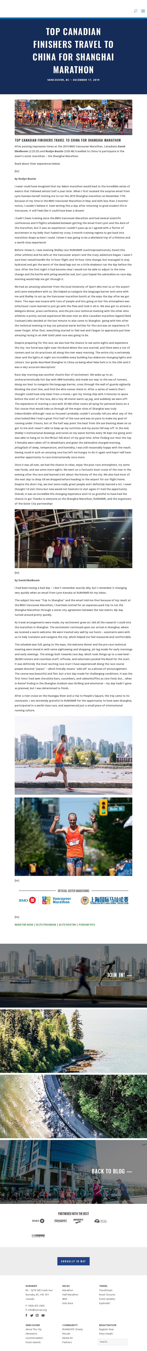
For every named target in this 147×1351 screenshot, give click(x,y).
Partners (67, 1343)
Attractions (31, 1334)
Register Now (106, 1330)
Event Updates (107, 1299)
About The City (34, 1330)
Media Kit (67, 1338)
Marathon (67, 1291)
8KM (64, 1299)
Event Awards (33, 1343)
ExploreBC (104, 1303)
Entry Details (106, 1334)
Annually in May (73, 1261)
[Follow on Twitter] (32, 1315)
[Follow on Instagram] (37, 1315)
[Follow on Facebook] (26, 1315)
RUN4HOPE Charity (72, 1330)
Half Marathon (70, 1295)
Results (66, 1334)
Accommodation (34, 1338)
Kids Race (67, 1303)
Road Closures (107, 1295)
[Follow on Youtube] (43, 1315)
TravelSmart (105, 1291)
